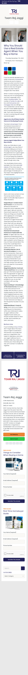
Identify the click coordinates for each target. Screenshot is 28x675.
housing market (13, 99)
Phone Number (7, 487)
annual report (14, 124)
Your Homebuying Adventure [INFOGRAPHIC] (20, 356)
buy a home (18, 327)
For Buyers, (8, 61)
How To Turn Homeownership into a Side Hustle (7, 356)
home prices (13, 103)
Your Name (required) (9, 474)
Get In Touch (14, 439)
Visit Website (14, 434)
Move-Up (6, 63)
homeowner (19, 79)
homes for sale (15, 101)
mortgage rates (8, 105)
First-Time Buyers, (17, 61)
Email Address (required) (10, 480)
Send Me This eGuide (14, 501)
